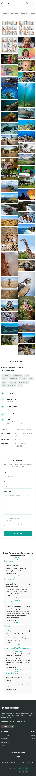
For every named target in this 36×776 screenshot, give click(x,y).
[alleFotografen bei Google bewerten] (20, 768)
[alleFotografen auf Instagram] (23, 768)
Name (5, 482)
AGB (2, 745)
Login (18, 757)
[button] (27, 3)
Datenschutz (5, 742)
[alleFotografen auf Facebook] (26, 768)
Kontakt (32, 742)
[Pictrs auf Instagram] (23, 772)
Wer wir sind (5, 735)
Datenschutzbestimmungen (13, 521)
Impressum (4, 738)
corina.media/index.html (24, 429)
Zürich (9, 680)
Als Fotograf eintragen (18, 752)
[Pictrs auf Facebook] (26, 772)
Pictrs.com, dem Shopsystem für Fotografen (19, 764)
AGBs (16, 518)
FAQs (33, 738)
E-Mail (5, 472)
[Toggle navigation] (33, 3)
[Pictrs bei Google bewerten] (20, 772)
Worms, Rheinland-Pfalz (15, 633)
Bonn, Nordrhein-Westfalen (13, 368)
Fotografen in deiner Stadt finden (13, 721)
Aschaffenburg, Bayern (14, 609)
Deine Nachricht (8, 491)
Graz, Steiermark (12, 586)
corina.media (20, 439)
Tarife (33, 735)
